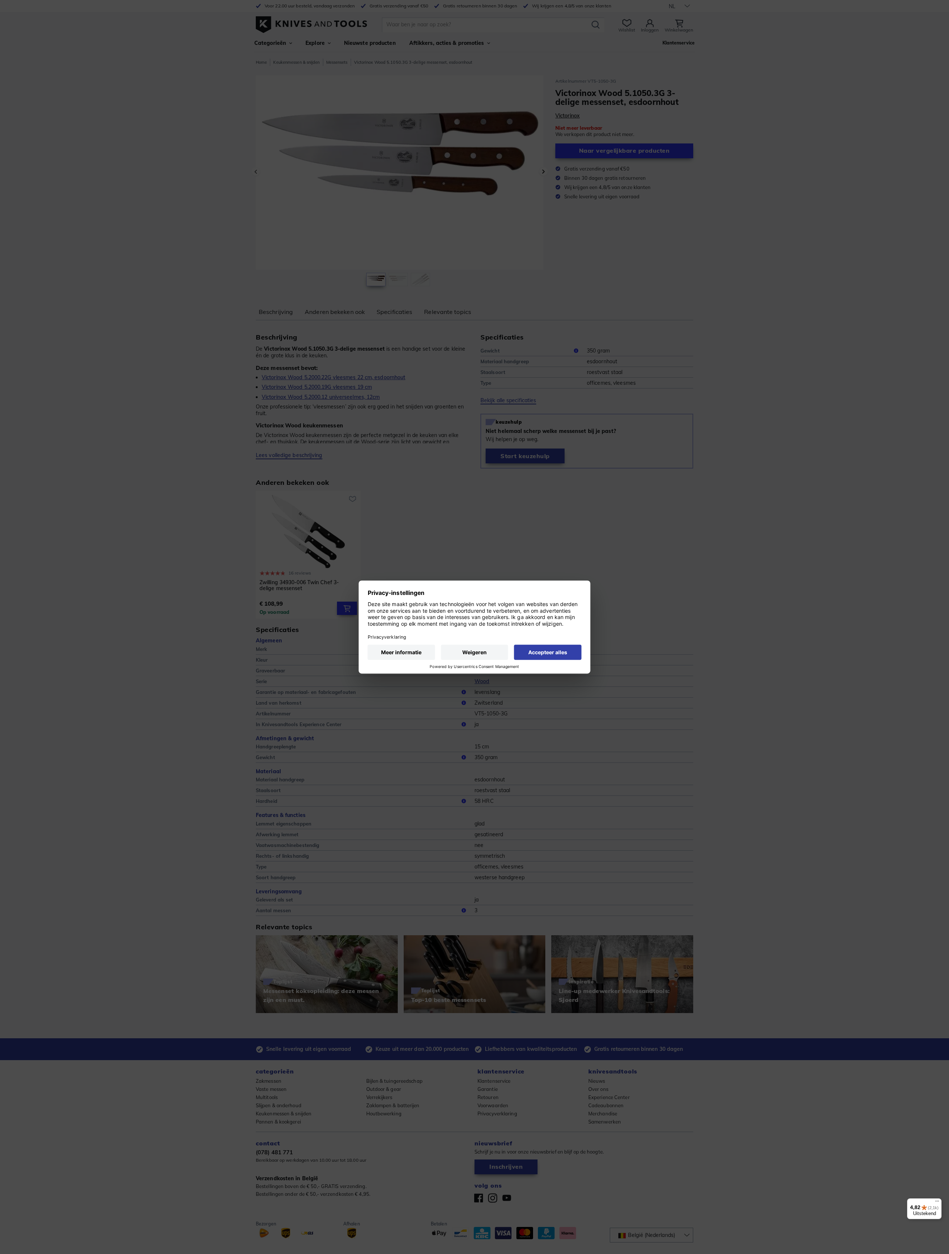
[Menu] (937, 1202)
